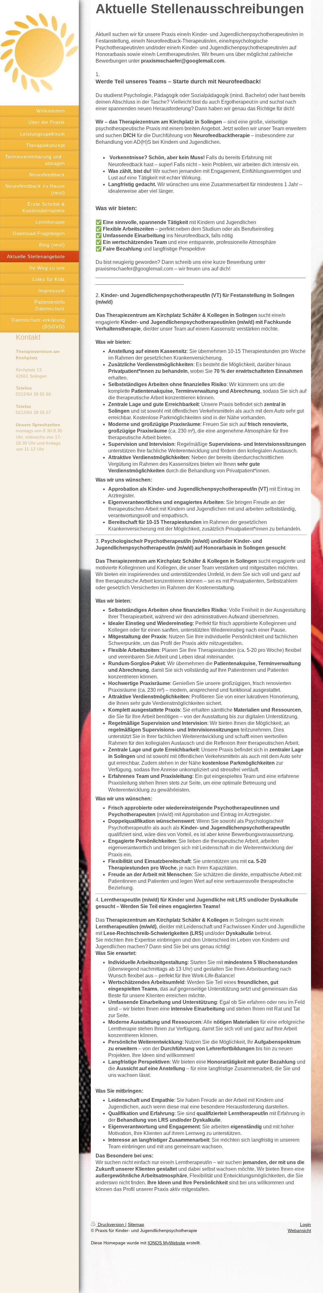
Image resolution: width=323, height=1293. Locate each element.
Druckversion (111, 1224)
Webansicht (299, 1230)
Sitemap (136, 1224)
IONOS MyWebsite (166, 1242)
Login (305, 1224)
